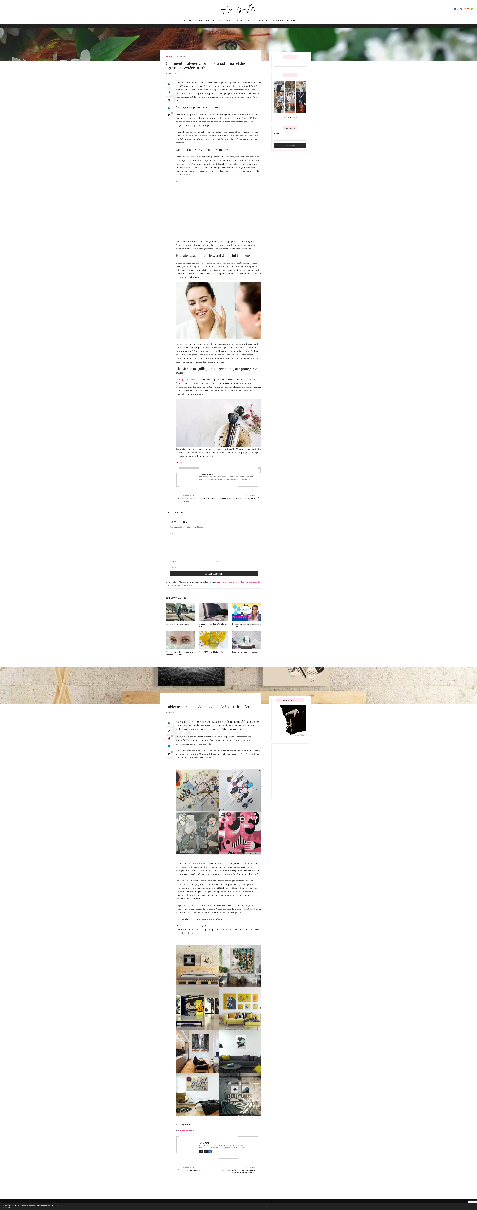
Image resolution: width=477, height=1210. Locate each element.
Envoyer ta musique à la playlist (278, 20)
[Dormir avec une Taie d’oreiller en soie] (213, 612)
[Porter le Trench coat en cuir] (180, 612)
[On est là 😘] (279, 86)
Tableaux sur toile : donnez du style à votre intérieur (209, 706)
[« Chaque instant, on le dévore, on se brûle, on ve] (301, 108)
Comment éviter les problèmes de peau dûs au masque (179, 653)
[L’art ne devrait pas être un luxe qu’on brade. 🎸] (301, 97)
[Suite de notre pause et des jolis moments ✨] (279, 97)
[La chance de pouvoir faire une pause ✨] (290, 97)
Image (229, 20)
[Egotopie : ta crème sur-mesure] (246, 640)
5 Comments (177, 513)
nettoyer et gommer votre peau (210, 263)
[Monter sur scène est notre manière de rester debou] (290, 108)
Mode (239, 20)
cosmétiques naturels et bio (198, 135)
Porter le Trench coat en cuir (177, 624)
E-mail (277, 133)
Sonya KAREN (173, 73)
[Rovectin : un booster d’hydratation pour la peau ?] (246, 612)
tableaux (184, 1131)
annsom (171, 712)
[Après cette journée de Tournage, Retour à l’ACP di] (279, 108)
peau (182, 462)
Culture (218, 20)
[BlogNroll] (238, 9)
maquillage (184, 379)
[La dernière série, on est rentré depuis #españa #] (290, 86)
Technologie (202, 20)
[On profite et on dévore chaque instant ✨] (301, 86)
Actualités (185, 20)
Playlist (250, 20)
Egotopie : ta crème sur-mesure (245, 652)
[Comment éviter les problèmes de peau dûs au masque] (180, 640)
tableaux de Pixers (196, 863)
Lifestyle (170, 700)
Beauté (169, 56)
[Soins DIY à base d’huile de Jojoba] (213, 640)
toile (191, 1131)
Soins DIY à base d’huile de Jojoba (212, 652)
